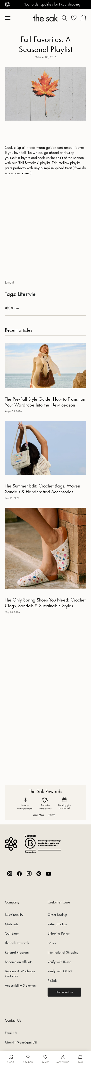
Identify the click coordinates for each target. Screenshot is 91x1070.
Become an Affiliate (19, 961)
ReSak (52, 980)
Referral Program (17, 952)
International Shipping (63, 952)
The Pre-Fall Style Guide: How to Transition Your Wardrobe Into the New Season (45, 402)
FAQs (52, 942)
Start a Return (64, 992)
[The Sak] (45, 17)
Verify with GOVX (60, 971)
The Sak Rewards (17, 942)
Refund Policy (57, 924)
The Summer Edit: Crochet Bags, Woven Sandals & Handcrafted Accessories (42, 489)
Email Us (11, 1032)
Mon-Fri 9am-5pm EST (21, 1042)
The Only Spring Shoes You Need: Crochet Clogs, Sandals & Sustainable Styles (45, 603)
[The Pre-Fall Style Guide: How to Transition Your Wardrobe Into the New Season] (45, 365)
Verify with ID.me (59, 961)
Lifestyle (27, 294)
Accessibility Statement (20, 985)
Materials (11, 924)
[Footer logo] (11, 843)
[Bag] (83, 18)
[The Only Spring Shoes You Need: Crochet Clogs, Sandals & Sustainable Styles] (45, 548)
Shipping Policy (59, 933)
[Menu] (10, 18)
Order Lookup (57, 914)
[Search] (64, 18)
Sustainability (14, 914)
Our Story (12, 933)
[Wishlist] (74, 18)
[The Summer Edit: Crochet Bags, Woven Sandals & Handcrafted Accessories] (45, 448)
